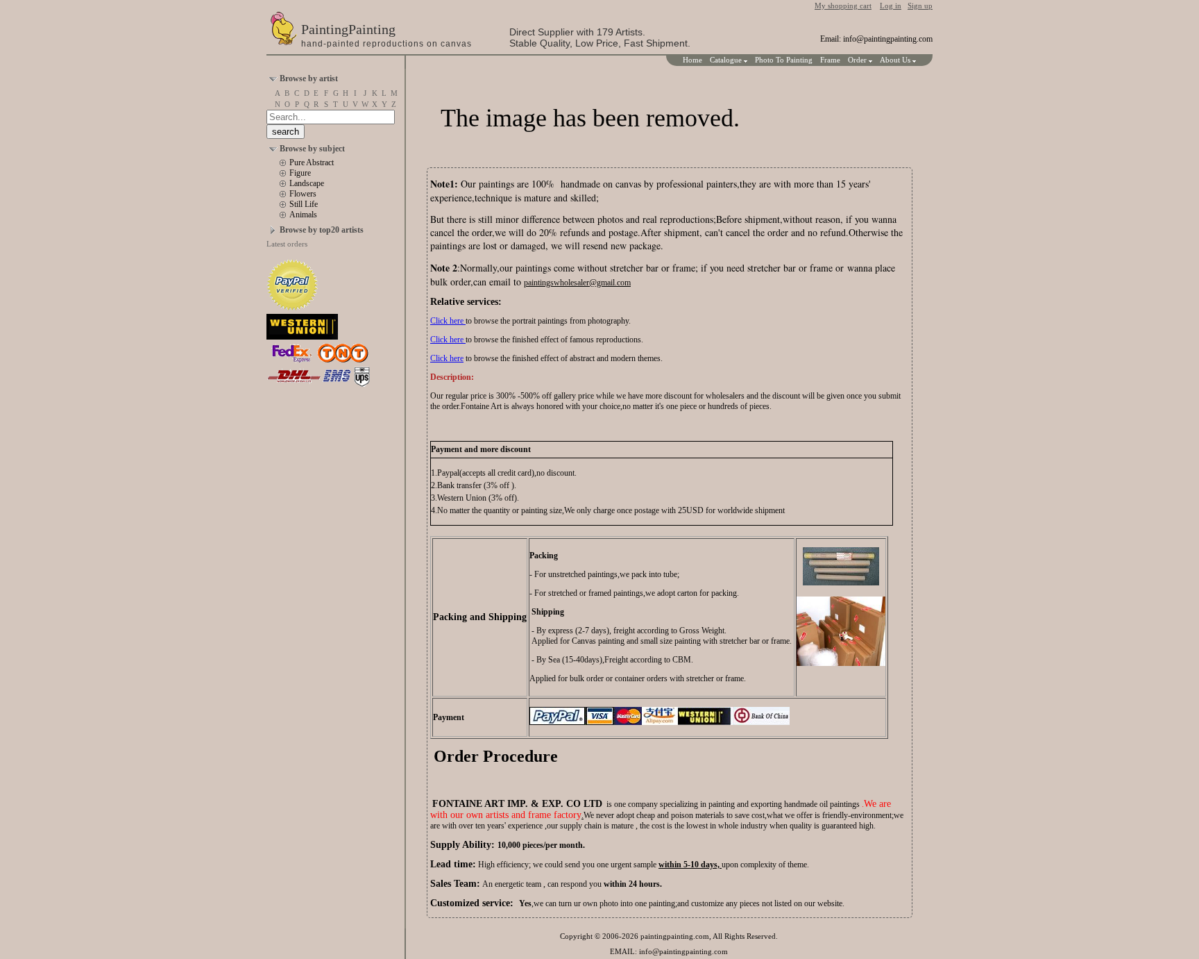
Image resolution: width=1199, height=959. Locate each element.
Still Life (303, 204)
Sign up (920, 5)
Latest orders (286, 244)
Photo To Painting (784, 60)
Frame (830, 60)
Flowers (302, 194)
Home (692, 60)
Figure (300, 173)
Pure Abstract (311, 162)
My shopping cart (843, 5)
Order (858, 60)
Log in (890, 5)
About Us (896, 60)
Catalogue (727, 60)
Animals (303, 214)
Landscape (306, 183)
